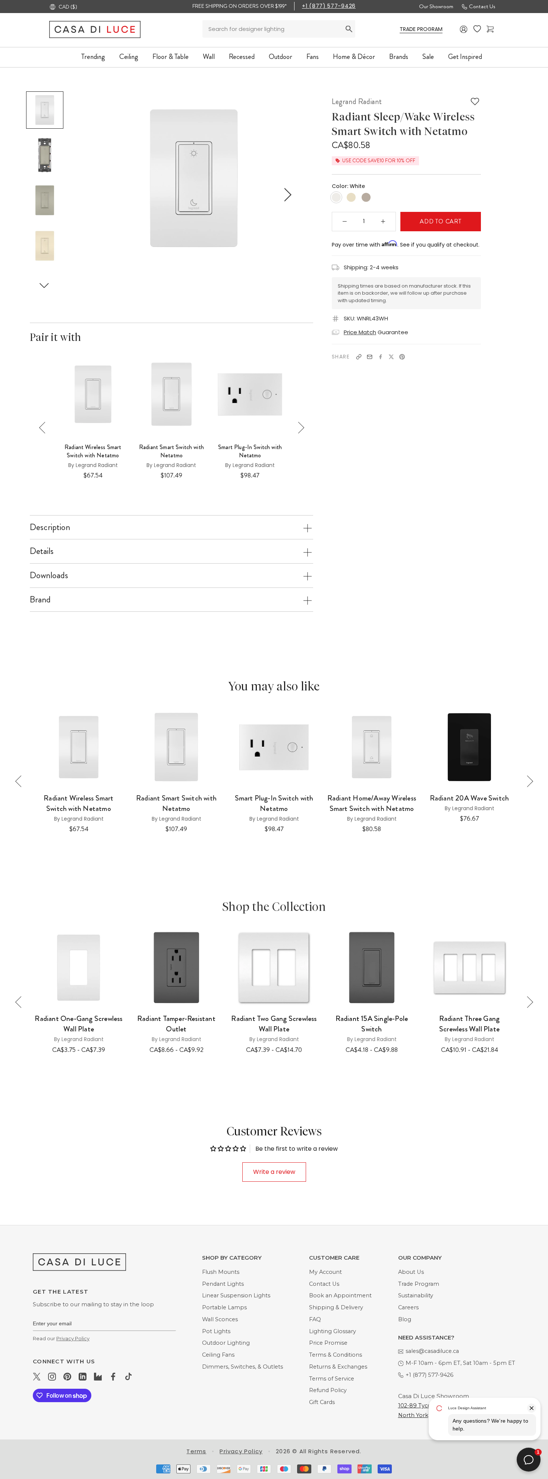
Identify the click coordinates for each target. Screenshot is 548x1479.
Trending (93, 56)
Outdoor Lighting (226, 1342)
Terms (196, 1451)
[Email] (369, 357)
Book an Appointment (340, 1295)
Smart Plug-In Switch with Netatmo (250, 451)
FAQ (315, 1319)
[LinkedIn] (82, 1376)
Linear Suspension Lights (236, 1295)
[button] (44, 285)
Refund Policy (328, 1390)
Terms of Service (331, 1378)
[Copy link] (359, 357)
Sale (428, 56)
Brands (398, 56)
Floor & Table (170, 56)
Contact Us (482, 6)
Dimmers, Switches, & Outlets (242, 1366)
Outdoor (280, 56)
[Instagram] (52, 1376)
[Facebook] (380, 357)
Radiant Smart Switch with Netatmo (171, 451)
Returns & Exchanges (338, 1366)
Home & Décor (354, 56)
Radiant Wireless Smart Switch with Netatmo (93, 451)
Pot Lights (216, 1331)
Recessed (242, 56)
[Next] (298, 427)
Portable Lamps (224, 1307)
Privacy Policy (72, 1338)
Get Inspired (465, 56)
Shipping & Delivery (336, 1307)
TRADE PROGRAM (421, 29)
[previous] (100, 195)
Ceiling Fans (218, 1354)
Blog (404, 1319)
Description (50, 527)
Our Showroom (436, 6)
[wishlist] (477, 29)
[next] (286, 195)
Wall (209, 56)
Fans (312, 56)
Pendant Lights (223, 1284)
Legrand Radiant (357, 101)
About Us (411, 1272)
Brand (40, 599)
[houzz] (98, 1376)
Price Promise (328, 1342)
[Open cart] (490, 29)
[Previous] (45, 427)
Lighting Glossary (332, 1331)
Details (42, 551)
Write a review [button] (274, 1172)
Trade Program (418, 1284)
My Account (325, 1272)
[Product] (79, 967)
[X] (391, 357)
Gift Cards (322, 1402)
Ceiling (128, 56)
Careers (408, 1307)
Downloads (49, 575)
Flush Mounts (220, 1272)
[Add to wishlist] (475, 101)
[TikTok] (128, 1376)
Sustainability (415, 1295)
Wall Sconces (220, 1319)
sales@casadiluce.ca (432, 1351)
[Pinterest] (402, 357)
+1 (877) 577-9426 (329, 6)
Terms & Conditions (335, 1354)
